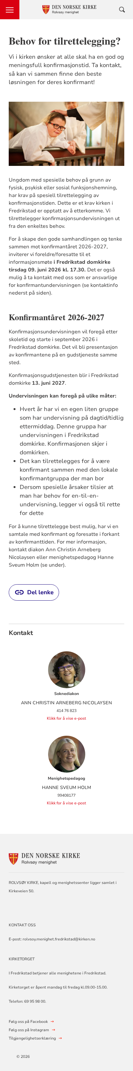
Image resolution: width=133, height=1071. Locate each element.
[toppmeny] (9, 9)
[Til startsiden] (44, 858)
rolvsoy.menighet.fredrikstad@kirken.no (59, 939)
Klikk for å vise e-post (66, 718)
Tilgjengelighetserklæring (32, 1038)
